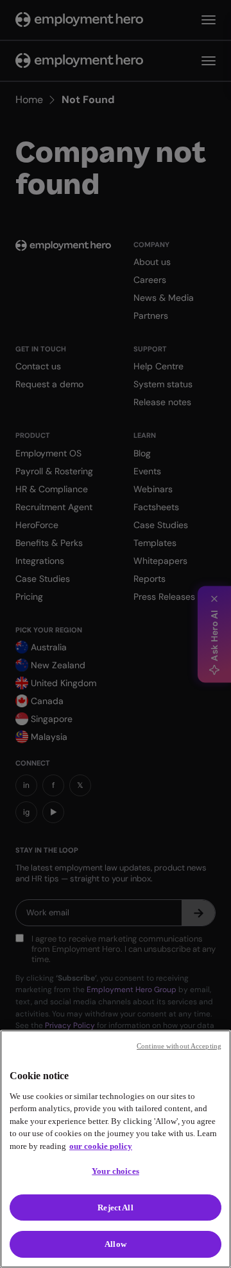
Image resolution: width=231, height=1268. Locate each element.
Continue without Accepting (179, 1046)
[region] (115, 1149)
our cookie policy (100, 1146)
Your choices (115, 1171)
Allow (115, 1244)
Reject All (115, 1207)
